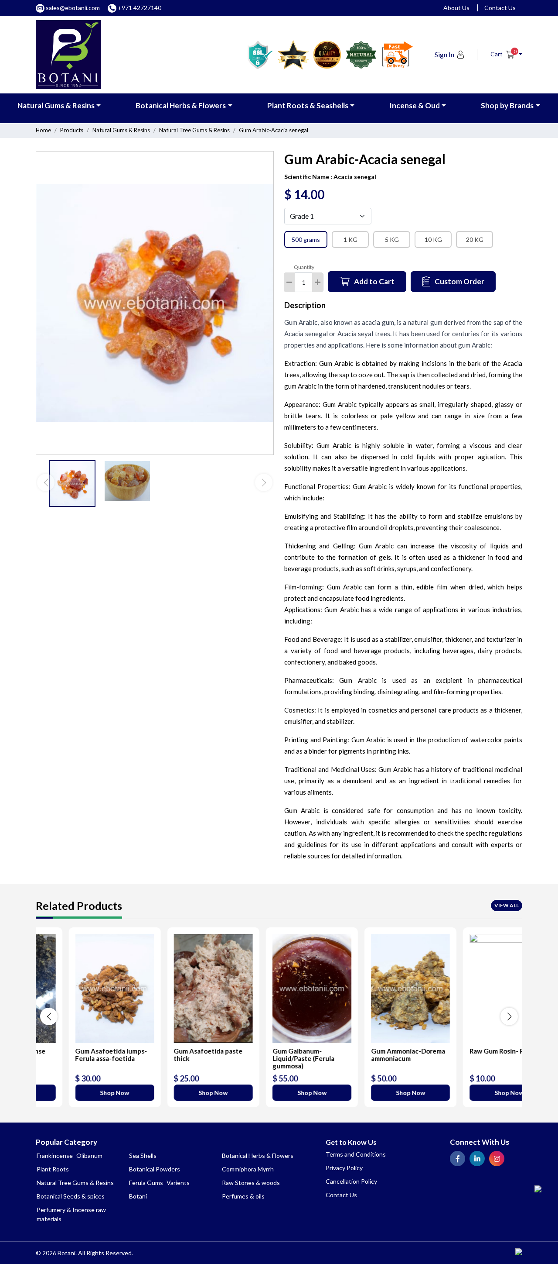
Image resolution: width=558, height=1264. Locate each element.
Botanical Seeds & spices (71, 1196)
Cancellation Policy (351, 1181)
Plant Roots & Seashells (307, 105)
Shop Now (81, 1092)
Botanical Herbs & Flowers (181, 105)
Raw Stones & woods (251, 1182)
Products (71, 130)
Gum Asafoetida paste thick (175, 1054)
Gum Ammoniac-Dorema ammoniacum (375, 1054)
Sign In (444, 54)
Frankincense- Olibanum (69, 1155)
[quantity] (317, 282)
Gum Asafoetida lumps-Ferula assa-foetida (78, 1054)
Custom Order (459, 281)
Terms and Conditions (356, 1154)
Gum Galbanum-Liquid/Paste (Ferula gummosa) (270, 1058)
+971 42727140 (138, 7)
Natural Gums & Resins (56, 105)
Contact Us (500, 7)
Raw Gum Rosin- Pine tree (476, 1051)
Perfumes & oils (243, 1196)
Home (43, 130)
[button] (506, 54)
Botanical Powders (154, 1169)
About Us (456, 7)
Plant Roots (53, 1169)
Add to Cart (374, 281)
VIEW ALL (506, 905)
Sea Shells (143, 1155)
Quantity (304, 267)
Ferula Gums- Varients (159, 1182)
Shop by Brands (507, 105)
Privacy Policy (344, 1167)
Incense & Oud (414, 105)
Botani (138, 1196)
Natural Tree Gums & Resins (194, 130)
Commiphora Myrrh (248, 1169)
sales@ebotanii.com (73, 7)
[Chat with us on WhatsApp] (537, 1187)
